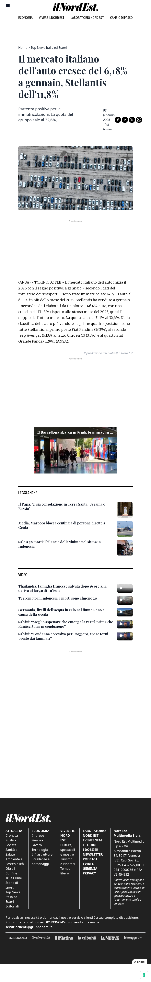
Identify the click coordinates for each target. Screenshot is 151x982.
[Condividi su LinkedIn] (125, 120)
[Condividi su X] (132, 120)
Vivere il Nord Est (51, 18)
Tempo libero (65, 870)
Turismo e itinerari (67, 861)
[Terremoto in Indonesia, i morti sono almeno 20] (125, 600)
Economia (25, 18)
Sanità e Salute (11, 852)
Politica (11, 840)
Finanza (37, 840)
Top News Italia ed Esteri (49, 47)
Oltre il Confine (11, 870)
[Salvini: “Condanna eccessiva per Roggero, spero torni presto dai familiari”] (125, 636)
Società (11, 845)
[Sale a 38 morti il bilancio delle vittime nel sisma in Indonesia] (125, 547)
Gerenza (90, 868)
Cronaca (12, 835)
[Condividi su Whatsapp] (139, 120)
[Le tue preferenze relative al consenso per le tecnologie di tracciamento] (144, 975)
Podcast (90, 859)
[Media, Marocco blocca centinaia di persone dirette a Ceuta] (125, 529)
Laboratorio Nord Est (87, 18)
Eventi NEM (92, 840)
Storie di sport (12, 885)
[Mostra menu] (8, 5)
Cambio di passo (121, 18)
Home (22, 47)
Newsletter (93, 854)
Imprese (38, 835)
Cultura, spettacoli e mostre (67, 850)
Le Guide (90, 845)
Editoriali (12, 906)
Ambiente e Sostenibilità (15, 861)
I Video (89, 864)
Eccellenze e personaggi (41, 861)
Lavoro (37, 845)
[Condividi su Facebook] (118, 120)
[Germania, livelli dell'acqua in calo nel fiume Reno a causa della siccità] (125, 612)
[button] (75, 450)
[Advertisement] (75, 31)
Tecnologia (40, 850)
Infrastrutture (42, 854)
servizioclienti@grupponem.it (29, 927)
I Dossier (90, 850)
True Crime (14, 878)
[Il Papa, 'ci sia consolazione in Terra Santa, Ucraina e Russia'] (125, 510)
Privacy (89, 873)
